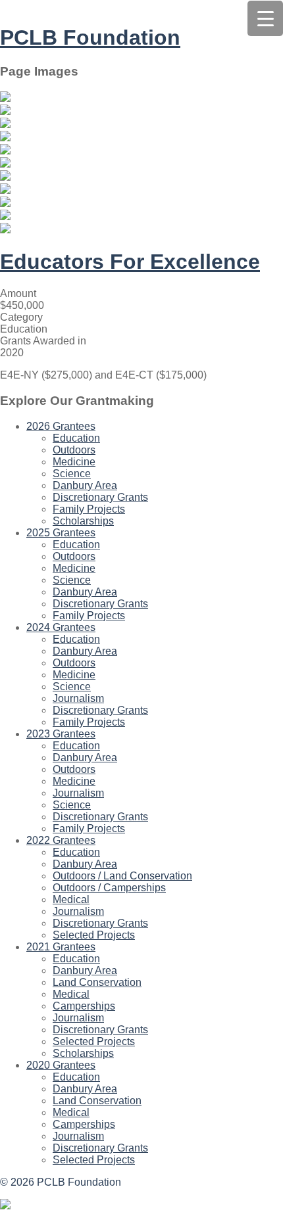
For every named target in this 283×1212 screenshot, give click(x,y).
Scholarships (83, 520)
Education (76, 438)
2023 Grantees (60, 733)
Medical (71, 899)
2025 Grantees (60, 532)
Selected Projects (94, 935)
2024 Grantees (60, 627)
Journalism (78, 698)
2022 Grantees (60, 840)
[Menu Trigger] (265, 18)
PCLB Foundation (90, 37)
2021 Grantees (60, 946)
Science (72, 473)
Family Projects (89, 509)
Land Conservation (97, 982)
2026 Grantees (60, 426)
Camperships (84, 1006)
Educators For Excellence (130, 261)
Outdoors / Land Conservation (122, 875)
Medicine (74, 461)
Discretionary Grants (100, 497)
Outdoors (74, 449)
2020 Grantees (60, 1065)
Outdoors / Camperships (109, 887)
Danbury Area (85, 485)
